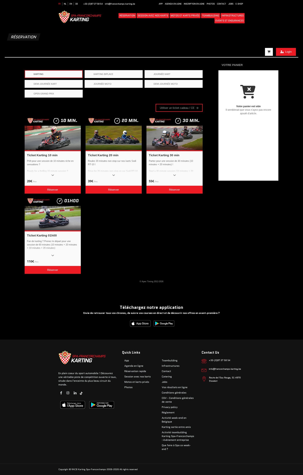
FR (59, 3)
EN (71, 3)
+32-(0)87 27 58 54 (93, 3)
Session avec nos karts (153, 15)
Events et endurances (229, 20)
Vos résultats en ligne (174, 387)
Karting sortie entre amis (176, 427)
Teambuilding (210, 15)
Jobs (230, 3)
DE (76, 3)
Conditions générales (174, 392)
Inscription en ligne (194, 3)
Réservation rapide (135, 371)
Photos (211, 3)
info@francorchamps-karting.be (120, 3)
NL (65, 3)
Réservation (127, 15)
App (161, 3)
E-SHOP (239, 3)
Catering (167, 376)
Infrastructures (233, 15)
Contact (221, 3)
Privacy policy (170, 407)
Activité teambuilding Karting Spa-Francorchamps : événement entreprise (178, 436)
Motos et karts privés (185, 15)
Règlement (168, 412)
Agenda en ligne (173, 3)
